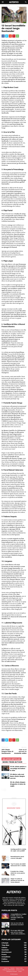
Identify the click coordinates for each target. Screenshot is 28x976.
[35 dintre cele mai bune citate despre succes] (5, 776)
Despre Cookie (19, 968)
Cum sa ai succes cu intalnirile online (20, 751)
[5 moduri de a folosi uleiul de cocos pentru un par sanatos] (5, 873)
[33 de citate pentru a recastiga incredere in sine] (5, 768)
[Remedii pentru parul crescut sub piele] (5, 858)
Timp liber (8, 5)
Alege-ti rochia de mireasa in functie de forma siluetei (17, 880)
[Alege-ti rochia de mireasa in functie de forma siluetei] (5, 880)
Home (3, 5)
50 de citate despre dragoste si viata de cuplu (17, 784)
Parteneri (12, 968)
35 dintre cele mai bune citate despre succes (17, 776)
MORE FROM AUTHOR (12, 762)
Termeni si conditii (20, 969)
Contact (20, 971)
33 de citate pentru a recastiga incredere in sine (18, 768)
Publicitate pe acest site (11, 971)
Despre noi (6, 968)
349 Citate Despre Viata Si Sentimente (7, 751)
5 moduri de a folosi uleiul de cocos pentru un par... (18, 873)
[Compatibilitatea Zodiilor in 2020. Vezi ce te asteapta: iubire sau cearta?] (5, 916)
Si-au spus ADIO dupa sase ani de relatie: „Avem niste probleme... (18, 932)
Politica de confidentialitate (9, 969)
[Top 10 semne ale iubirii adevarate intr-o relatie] (5, 866)
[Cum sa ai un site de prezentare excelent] (5, 925)
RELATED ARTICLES (11, 759)
